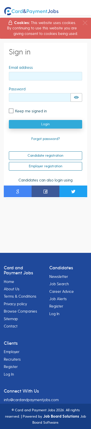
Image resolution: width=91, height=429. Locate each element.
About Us (11, 289)
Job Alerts (58, 299)
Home (9, 281)
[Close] (85, 23)
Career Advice (61, 291)
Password (17, 89)
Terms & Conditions (20, 296)
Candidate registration (45, 155)
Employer (11, 352)
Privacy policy (15, 304)
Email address (21, 67)
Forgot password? (45, 139)
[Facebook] (45, 191)
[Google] (18, 191)
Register (56, 306)
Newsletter (58, 276)
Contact (10, 326)
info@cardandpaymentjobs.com (31, 400)
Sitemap (11, 319)
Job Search (59, 284)
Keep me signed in (31, 111)
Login (45, 124)
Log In (54, 314)
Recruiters (12, 359)
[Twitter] (73, 191)
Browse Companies (20, 311)
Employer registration (45, 166)
